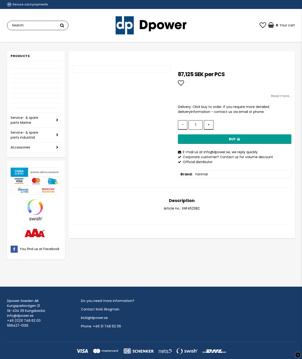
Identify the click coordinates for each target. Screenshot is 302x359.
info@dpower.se (20, 315)
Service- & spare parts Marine (24, 120)
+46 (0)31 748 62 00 (24, 320)
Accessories (20, 147)
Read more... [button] (281, 96)
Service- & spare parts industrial (24, 135)
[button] (263, 25)
